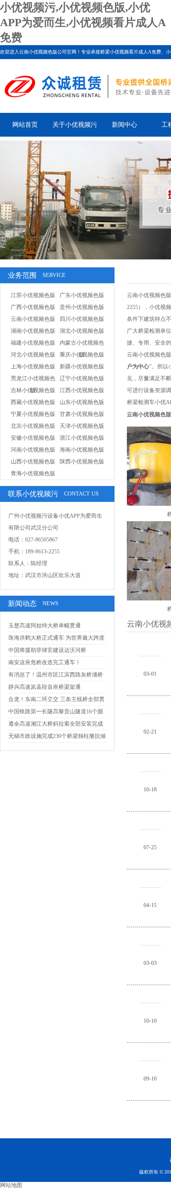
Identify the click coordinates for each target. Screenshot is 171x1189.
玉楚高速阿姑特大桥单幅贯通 (44, 626)
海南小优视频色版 (82, 450)
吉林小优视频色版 (33, 390)
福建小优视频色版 (33, 343)
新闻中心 (124, 124)
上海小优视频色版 (33, 367)
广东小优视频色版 (82, 295)
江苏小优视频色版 (33, 295)
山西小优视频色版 (33, 462)
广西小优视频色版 (33, 307)
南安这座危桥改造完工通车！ (44, 662)
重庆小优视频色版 (82, 355)
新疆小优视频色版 (82, 367)
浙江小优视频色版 (82, 438)
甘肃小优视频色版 (82, 414)
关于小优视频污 (74, 124)
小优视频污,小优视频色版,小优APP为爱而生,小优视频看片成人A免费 (83, 22)
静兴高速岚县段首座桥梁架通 (44, 687)
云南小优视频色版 (33, 319)
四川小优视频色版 (82, 319)
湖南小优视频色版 (33, 331)
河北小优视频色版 (33, 355)
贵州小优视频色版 (82, 307)
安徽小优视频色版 (33, 438)
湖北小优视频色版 (82, 331)
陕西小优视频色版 (82, 462)
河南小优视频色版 (33, 450)
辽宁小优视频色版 (82, 378)
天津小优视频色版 (82, 426)
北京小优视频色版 (33, 426)
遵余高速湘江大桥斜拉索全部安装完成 (55, 724)
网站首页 (25, 124)
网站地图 (11, 1185)
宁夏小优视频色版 (33, 414)
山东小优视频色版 (82, 402)
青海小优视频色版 (33, 473)
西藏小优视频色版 (33, 402)
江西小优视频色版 (82, 390)
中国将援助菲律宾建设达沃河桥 (47, 650)
